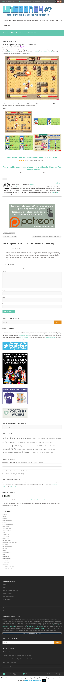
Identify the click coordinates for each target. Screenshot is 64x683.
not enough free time (30, 187)
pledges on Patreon (40, 628)
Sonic (41, 449)
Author (4, 179)
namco (55, 442)
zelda (52, 452)
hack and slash (23, 442)
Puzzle (36, 446)
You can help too (24, 337)
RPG (11, 449)
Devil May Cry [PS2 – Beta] (17, 474)
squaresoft (50, 449)
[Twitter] (59, 183)
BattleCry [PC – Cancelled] (9, 662)
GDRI (3, 532)
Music (52, 442)
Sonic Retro (5, 564)
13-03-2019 (16, 47)
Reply (7, 260)
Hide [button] (44, 680)
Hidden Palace (5, 538)
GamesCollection (6, 530)
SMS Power (5, 560)
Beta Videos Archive (7, 520)
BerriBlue (4, 518)
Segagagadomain (6, 558)
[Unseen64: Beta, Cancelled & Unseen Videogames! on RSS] (61, 2)
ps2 (33, 446)
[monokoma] (7, 183)
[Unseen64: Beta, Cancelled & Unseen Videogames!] (27, 11)
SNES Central (5, 562)
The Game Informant (7, 568)
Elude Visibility (5, 526)
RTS (14, 449)
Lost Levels (5, 544)
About (52, 20)
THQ (40, 452)
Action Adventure (18, 438)
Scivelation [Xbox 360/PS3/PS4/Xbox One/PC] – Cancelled (29, 462)
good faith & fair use (51, 337)
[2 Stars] (21, 161)
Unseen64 (32, 184)
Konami (33, 442)
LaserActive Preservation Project (9, 542)
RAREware (5, 449)
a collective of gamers (24, 335)
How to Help (44, 20)
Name (4, 290)
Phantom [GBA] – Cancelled (9, 666)
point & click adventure (26, 446)
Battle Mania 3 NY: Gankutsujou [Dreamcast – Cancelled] (47, 236)
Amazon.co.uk (13, 486)
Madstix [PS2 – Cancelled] (10, 236)
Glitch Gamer (5, 536)
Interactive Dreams (6, 540)
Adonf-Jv (4, 514)
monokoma (7, 47)
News (29, 20)
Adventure (39, 438)
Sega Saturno (5, 556)
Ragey (3, 554)
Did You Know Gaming (7, 524)
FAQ (57, 20)
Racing (41, 446)
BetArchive (5, 522)
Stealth (54, 449)
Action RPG (31, 438)
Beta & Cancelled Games (17, 20)
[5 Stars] (27, 161)
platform (16, 445)
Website (4, 304)
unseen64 (48, 452)
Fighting (8, 442)
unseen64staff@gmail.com (10, 1)
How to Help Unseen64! (8, 596)
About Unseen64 (7, 599)
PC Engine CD (11, 51)
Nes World (4, 548)
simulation (37, 449)
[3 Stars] (23, 161)
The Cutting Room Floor (8, 566)
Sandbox (19, 449)
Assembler (5, 516)
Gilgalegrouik (5, 534)
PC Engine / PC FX (11, 41)
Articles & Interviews (8, 593)
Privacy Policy (6, 610)
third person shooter (29, 452)
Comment (5, 271)
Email (4, 297)
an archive (10, 332)
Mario (43, 442)
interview (29, 442)
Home (6, 20)
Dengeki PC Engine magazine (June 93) (43, 51)
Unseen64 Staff (6, 602)
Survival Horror (7, 452)
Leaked (38, 442)
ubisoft (43, 452)
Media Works (56, 50)
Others (4, 41)
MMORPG (48, 442)
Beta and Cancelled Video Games (11, 590)
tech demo (16, 452)
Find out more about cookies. (32, 680)
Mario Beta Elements (7, 546)
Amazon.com (54, 484)
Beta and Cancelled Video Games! (22, 465)
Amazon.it (4, 486)
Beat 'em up (46, 438)
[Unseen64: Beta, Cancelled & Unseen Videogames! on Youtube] (58, 2)
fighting (13, 442)
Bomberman (37, 50)
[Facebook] (57, 183)
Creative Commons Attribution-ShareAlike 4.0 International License (32, 500)
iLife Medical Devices (7, 465)
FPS (17, 441)
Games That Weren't (7, 528)
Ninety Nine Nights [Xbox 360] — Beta (12, 651)
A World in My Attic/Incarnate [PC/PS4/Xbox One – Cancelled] (17, 659)
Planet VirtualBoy (6, 552)
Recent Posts (11, 179)
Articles (35, 20)
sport (45, 449)
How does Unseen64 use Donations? (35, 626)
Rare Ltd (52, 446)
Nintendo (5, 446)
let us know (28, 339)
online (10, 446)
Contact (7, 26)
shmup (23, 449)
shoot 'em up (30, 449)
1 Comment (25, 47)
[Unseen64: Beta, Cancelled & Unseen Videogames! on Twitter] (56, 2)
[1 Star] (20, 161)
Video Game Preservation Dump (9, 570)
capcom (52, 438)
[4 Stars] (25, 161)
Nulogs (4, 550)
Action (5, 233)
